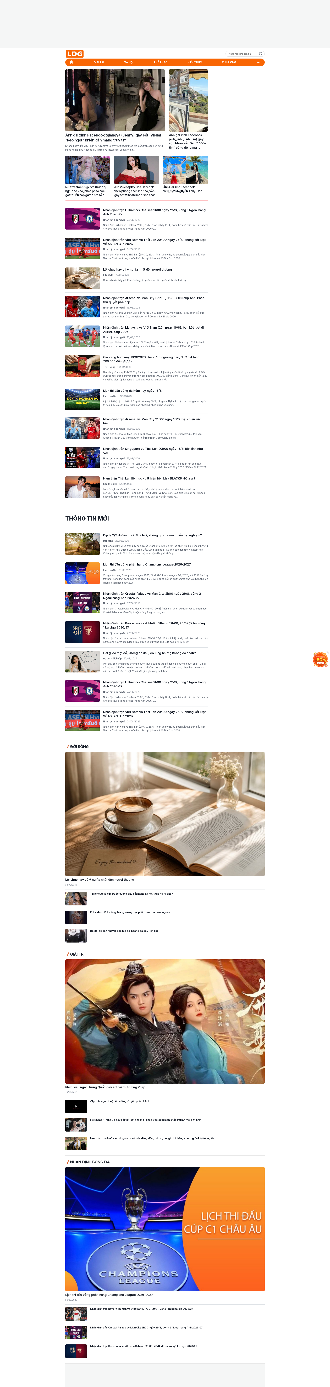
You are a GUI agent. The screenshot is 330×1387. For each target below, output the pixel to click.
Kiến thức (195, 62)
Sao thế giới (110, 484)
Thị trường (109, 367)
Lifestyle (108, 275)
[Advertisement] (165, 24)
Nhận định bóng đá (114, 219)
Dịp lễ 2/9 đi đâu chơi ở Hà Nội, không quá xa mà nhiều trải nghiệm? (152, 535)
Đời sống (108, 540)
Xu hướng (229, 62)
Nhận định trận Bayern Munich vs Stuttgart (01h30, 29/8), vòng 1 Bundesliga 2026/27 (141, 1309)
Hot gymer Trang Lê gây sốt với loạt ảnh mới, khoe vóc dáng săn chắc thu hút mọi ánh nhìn (145, 1120)
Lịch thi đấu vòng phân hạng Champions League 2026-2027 (147, 564)
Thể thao (160, 62)
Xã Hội (128, 62)
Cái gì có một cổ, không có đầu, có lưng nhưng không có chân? (149, 653)
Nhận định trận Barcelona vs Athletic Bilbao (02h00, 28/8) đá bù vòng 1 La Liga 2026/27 (143, 1346)
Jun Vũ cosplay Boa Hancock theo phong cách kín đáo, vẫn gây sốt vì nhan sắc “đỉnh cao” (135, 191)
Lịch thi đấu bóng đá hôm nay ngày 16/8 (132, 390)
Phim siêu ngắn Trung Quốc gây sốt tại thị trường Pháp (105, 1087)
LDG (82, 53)
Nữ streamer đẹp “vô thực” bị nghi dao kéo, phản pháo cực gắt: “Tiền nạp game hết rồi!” (85, 191)
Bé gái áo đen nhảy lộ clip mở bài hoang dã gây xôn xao (124, 930)
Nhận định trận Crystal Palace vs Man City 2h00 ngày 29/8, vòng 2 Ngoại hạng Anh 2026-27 (146, 1327)
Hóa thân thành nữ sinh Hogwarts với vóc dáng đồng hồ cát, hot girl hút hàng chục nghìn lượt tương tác (152, 1138)
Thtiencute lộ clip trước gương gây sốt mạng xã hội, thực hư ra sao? (131, 893)
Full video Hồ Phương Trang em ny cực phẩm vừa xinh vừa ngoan (130, 912)
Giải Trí (99, 62)
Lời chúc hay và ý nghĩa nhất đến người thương (137, 269)
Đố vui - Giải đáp (112, 658)
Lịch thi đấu (110, 396)
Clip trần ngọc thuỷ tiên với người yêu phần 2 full (119, 1101)
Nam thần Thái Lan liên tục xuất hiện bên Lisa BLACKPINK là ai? (149, 478)
